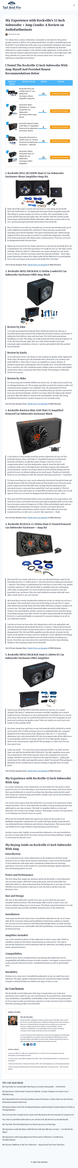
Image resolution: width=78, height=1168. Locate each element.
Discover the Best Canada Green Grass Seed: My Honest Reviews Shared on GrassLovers (38, 1115)
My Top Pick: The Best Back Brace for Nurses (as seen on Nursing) (28, 1124)
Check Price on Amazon (60, 94)
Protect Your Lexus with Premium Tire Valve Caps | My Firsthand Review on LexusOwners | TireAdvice (38, 1060)
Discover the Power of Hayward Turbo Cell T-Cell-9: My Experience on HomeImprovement (39, 1064)
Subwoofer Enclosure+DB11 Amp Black (27, 274)
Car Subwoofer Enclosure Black (34, 413)
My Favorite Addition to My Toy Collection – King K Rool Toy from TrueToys (33, 1145)
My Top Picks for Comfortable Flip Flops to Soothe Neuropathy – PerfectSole (33, 1087)
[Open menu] (74, 5)
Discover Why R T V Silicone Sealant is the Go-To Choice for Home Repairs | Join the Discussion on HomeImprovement (36, 1054)
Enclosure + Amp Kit (35, 527)
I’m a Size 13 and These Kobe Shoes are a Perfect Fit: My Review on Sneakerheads (35, 1119)
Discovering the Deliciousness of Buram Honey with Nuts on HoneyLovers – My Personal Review (38, 1068)
